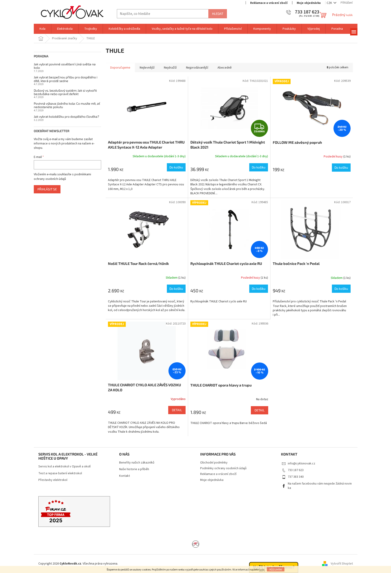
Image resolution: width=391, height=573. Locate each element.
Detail (177, 410)
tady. (262, 570)
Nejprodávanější (197, 67)
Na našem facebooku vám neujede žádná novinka (320, 485)
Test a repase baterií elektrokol (60, 473)
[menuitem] (42, 29)
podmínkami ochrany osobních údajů (62, 176)
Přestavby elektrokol (52, 480)
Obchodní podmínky (214, 462)
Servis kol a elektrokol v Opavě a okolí (64, 466)
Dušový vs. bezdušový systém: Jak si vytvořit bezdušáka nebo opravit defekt (65, 92)
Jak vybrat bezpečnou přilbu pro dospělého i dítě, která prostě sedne (65, 79)
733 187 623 (296, 470)
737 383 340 (296, 476)
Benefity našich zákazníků (136, 463)
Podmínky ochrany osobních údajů (223, 468)
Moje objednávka (309, 3)
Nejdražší (170, 67)
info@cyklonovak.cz (301, 463)
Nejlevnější (147, 67)
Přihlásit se (47, 189)
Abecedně (225, 67)
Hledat (217, 14)
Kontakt (124, 476)
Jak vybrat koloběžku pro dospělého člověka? (66, 116)
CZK (330, 3)
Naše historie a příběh (134, 469)
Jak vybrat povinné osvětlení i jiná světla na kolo (65, 65)
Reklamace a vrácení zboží (269, 3)
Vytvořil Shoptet (342, 563)
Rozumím (275, 569)
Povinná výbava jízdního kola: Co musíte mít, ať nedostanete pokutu (67, 105)
